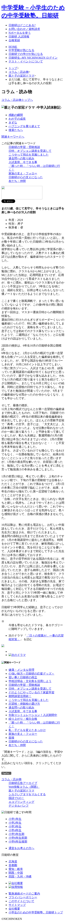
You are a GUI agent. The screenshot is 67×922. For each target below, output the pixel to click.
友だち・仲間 (17, 180)
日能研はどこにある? (22, 25)
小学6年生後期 (18, 841)
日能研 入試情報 (19, 36)
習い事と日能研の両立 (23, 677)
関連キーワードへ (12, 136)
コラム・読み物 (19, 71)
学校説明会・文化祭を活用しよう (30, 681)
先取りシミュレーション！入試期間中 (33, 715)
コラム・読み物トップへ (17, 99)
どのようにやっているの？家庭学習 (31, 692)
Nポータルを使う (20, 32)
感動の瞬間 (16, 114)
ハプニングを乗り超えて (24, 126)
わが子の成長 (17, 118)
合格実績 (14, 40)
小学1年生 (15, 818)
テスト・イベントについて (26, 61)
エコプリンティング (21, 801)
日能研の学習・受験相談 (24, 147)
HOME (13, 46)
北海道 (13, 861)
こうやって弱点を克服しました (29, 154)
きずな (13, 122)
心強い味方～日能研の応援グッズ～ (31, 673)
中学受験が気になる (21, 50)
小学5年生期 (16, 834)
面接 (11, 737)
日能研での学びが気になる (26, 53)
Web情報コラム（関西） (24, 786)
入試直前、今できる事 (23, 162)
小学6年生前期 (18, 837)
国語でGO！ (16, 798)
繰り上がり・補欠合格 (23, 718)
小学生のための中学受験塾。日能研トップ (36, 912)
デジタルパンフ (19, 805)
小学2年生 (15, 822)
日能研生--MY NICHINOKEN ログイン (33, 57)
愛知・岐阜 (16, 868)
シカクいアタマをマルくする (27, 794)
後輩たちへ (16, 130)
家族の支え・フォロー (23, 173)
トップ (13, 68)
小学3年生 (15, 826)
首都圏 (13, 865)
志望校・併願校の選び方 (24, 703)
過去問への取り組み (21, 158)
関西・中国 (16, 872)
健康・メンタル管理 (21, 669)
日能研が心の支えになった (26, 177)
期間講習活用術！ (20, 696)
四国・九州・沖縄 (20, 876)
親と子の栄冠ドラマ (21, 75)
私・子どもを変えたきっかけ (27, 730)
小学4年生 (15, 830)
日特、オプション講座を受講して (30, 150)
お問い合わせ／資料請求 (24, 29)
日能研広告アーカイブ (23, 783)
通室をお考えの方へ (21, 848)
